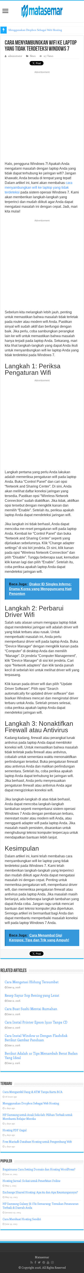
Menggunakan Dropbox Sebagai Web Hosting (35, 30)
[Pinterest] (43, 1262)
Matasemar (42, 1257)
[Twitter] (39, 1262)
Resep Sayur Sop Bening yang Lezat (32, 995)
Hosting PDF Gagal (14, 1130)
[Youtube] (48, 1262)
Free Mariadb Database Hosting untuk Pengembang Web (37, 1141)
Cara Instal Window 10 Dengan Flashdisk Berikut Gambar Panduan (36, 1037)
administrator (15, 56)
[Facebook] (35, 1262)
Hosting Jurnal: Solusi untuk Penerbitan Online (31, 1181)
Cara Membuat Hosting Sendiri (22, 1219)
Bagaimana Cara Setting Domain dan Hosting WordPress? (39, 1169)
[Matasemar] (42, 10)
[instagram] (52, 1262)
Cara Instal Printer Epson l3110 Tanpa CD (36, 1022)
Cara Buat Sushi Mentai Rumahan (31, 1009)
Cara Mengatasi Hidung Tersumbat (32, 982)
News (33, 56)
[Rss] (31, 1262)
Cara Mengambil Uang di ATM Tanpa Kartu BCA (32, 1092)
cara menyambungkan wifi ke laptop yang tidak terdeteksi (38, 187)
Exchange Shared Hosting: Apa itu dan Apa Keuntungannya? (40, 1192)
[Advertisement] (42, 117)
